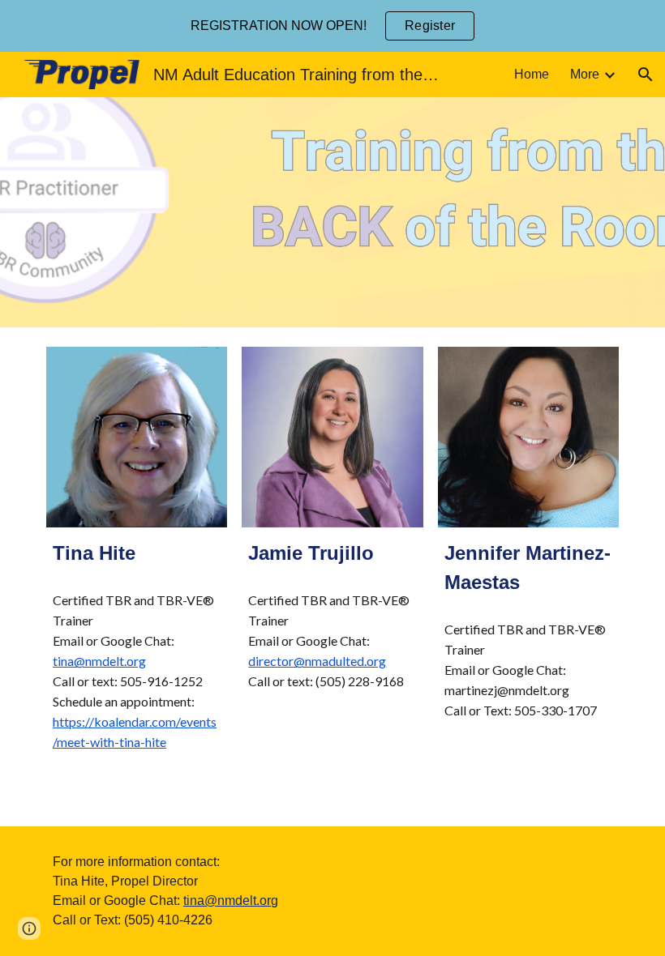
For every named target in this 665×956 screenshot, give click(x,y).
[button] (645, 74)
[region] (332, 26)
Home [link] (531, 74)
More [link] (584, 74)
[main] (136, 553)
